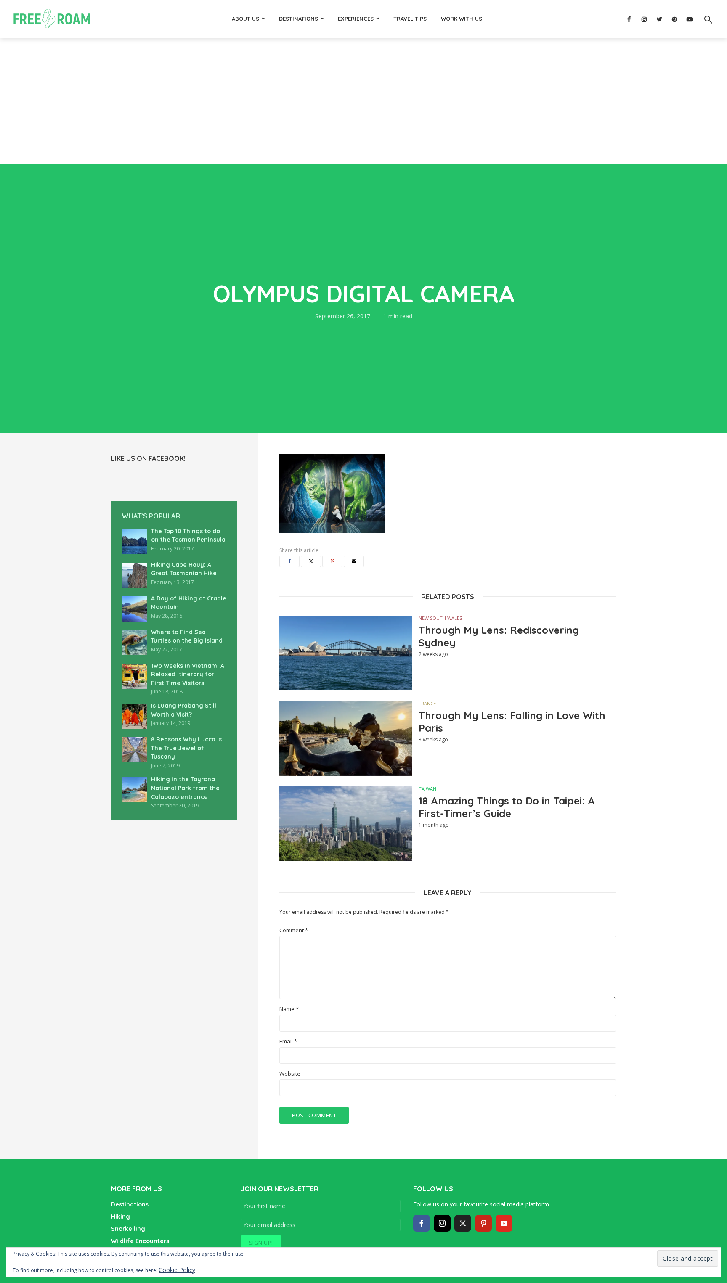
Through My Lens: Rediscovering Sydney (499, 636)
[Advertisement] (363, 101)
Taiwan (427, 789)
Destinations (298, 18)
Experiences (356, 18)
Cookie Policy (177, 1270)
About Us (245, 18)
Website (289, 1073)
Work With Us (461, 18)
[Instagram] (442, 1223)
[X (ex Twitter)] (462, 1223)
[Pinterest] (483, 1223)
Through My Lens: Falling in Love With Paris (512, 721)
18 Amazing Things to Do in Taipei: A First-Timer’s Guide (507, 807)
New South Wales (440, 618)
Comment (293, 930)
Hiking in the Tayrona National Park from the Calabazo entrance (185, 787)
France (427, 703)
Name (289, 1009)
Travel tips (410, 18)
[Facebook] (421, 1223)
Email (288, 1041)
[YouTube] (504, 1223)
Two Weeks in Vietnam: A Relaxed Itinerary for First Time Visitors (187, 674)
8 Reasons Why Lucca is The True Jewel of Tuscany (186, 747)
